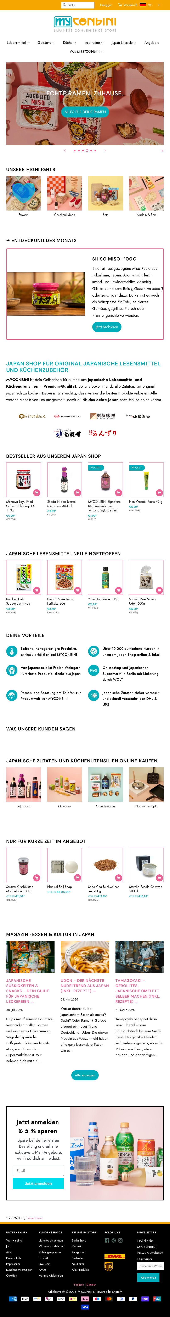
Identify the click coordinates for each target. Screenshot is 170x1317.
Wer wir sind (14, 1240)
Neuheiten (78, 1264)
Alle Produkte (80, 1270)
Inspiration (92, 42)
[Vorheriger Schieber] (64, 150)
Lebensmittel (17, 42)
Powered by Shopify (109, 1292)
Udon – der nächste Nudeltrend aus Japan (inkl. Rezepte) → (85, 985)
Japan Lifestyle (123, 42)
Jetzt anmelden (38, 1184)
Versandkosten (35, 1218)
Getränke (45, 42)
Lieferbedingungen (51, 1240)
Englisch (79, 1285)
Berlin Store (79, 1240)
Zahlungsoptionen (50, 1252)
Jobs (9, 1246)
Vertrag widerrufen (51, 1275)
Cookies (11, 1275)
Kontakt (43, 1258)
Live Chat (44, 1264)
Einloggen (106, 5)
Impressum (13, 1264)
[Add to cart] (36, 492)
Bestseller (78, 1258)
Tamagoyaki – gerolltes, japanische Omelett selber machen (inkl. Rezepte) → (137, 991)
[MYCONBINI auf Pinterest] (113, 1241)
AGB (9, 1252)
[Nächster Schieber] (105, 150)
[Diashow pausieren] (162, 150)
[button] (149, 5)
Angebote (151, 42)
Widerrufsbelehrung (51, 1246)
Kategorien (78, 1252)
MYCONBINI (86, 1292)
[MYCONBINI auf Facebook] (106, 1241)
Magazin (77, 1246)
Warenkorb (130, 5)
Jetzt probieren (107, 326)
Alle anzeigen (85, 1075)
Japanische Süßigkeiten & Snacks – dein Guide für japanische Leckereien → (27, 991)
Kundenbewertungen (19, 1270)
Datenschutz (13, 1258)
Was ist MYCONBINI (85, 51)
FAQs (42, 1270)
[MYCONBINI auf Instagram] (120, 1241)
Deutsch (91, 1285)
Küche (68, 42)
